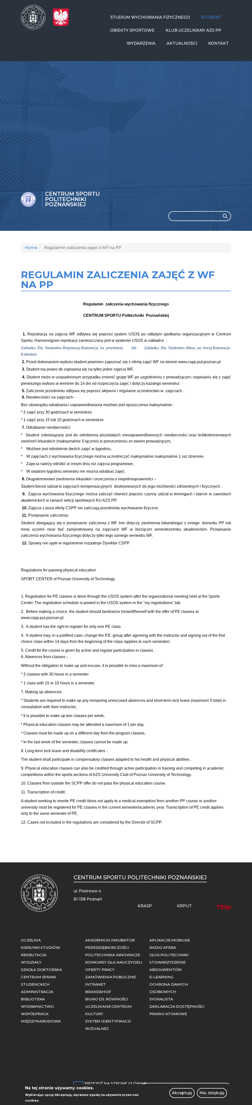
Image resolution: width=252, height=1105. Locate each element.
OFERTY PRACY (99, 969)
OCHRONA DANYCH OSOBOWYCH (168, 988)
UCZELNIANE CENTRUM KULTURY (108, 1010)
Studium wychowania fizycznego (150, 17)
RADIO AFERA (162, 947)
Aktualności (182, 43)
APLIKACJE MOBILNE (169, 940)
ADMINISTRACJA (37, 991)
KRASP (145, 906)
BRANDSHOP (98, 991)
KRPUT (184, 906)
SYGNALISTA (161, 999)
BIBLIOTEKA (33, 999)
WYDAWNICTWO (37, 1006)
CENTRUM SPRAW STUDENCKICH (38, 981)
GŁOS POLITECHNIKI (169, 955)
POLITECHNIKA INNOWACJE (112, 955)
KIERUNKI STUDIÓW (40, 947)
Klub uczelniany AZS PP (193, 30)
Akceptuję (182, 1093)
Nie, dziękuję (211, 1093)
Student (211, 17)
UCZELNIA (31, 940)
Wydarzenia (141, 43)
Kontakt (218, 43)
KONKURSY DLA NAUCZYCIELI (113, 962)
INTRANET (95, 984)
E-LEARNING (161, 977)
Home (31, 247)
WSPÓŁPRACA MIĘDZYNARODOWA (41, 1017)
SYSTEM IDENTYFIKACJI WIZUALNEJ (108, 1025)
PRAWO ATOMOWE (168, 1013)
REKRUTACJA (34, 955)
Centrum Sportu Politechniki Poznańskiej (72, 199)
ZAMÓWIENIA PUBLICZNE (110, 977)
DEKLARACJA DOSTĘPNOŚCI (177, 1006)
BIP (223, 907)
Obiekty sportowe (132, 30)
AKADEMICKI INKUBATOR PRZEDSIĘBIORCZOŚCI (110, 944)
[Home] (35, 17)
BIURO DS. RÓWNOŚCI (106, 999)
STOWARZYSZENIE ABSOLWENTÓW (167, 966)
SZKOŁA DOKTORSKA (41, 969)
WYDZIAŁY (31, 962)
